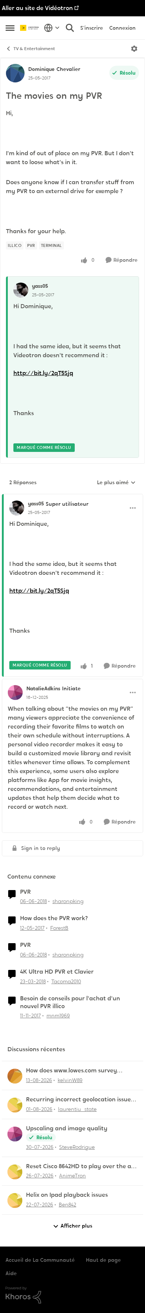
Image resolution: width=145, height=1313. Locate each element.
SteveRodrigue (77, 1147)
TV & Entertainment (34, 49)
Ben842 (67, 1204)
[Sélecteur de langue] (52, 27)
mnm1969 (58, 1015)
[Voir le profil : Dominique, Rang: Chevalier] (15, 73)
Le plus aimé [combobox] (116, 482)
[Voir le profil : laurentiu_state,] (14, 1105)
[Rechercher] (69, 27)
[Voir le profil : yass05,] (20, 290)
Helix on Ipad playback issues (67, 1195)
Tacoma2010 (66, 981)
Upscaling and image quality (66, 1128)
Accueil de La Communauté (40, 1260)
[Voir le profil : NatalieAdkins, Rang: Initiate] (15, 692)
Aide (11, 1273)
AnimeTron (72, 1175)
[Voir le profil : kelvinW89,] (14, 1076)
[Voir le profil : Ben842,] (14, 1200)
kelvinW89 (70, 1080)
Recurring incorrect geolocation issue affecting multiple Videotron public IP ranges (78, 1100)
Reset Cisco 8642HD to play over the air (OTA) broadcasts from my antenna (80, 1166)
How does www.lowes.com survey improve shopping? (71, 1071)
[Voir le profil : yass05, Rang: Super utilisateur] (16, 508)
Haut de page (103, 1260)
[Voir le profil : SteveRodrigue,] (14, 1134)
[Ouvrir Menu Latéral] (10, 27)
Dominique (41, 69)
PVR (25, 892)
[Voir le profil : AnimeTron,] (14, 1171)
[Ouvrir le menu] (134, 48)
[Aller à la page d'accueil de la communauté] (30, 28)
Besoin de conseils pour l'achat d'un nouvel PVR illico (70, 1002)
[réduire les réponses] (72, 497)
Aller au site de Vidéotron (37, 8)
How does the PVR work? (54, 918)
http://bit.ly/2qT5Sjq (43, 373)
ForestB (59, 928)
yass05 (40, 286)
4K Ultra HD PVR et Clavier (57, 971)
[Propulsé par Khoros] (72, 1295)
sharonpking (68, 901)
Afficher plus (76, 1225)
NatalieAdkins (43, 688)
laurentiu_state (77, 1109)
